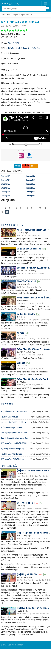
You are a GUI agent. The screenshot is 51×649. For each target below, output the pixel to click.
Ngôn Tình (36, 48)
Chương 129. (5, 188)
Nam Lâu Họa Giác (23, 284)
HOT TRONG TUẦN (9, 465)
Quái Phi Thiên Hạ (25, 503)
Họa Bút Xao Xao (23, 611)
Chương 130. (30, 188)
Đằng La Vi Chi (22, 336)
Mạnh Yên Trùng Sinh (26, 281)
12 (45, 208)
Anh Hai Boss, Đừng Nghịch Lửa (31, 230)
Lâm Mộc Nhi (21, 473)
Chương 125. (5, 180)
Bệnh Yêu (21, 363)
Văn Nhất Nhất (13, 43)
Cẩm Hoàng (21, 506)
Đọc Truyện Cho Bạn (11, 3)
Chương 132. (30, 192)
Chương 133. (5, 196)
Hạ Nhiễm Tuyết (22, 301)
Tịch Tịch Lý (21, 317)
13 (2, 212)
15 (12, 212)
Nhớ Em (20, 333)
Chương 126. (30, 180)
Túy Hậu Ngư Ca (22, 252)
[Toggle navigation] (45, 3)
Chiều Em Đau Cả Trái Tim (29, 248)
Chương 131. (5, 192)
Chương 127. (5, 184)
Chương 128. (30, 184)
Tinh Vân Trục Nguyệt (24, 577)
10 (35, 208)
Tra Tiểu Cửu (21, 382)
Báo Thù (19, 48)
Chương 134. (30, 196)
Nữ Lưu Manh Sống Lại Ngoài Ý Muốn (33, 297)
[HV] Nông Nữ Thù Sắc (27, 574)
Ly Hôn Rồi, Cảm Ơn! (26, 314)
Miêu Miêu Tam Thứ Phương (26, 271)
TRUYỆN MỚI (7, 404)
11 (40, 208)
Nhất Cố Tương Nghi (24, 536)
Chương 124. (30, 176)
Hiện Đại (11, 48)
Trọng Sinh (27, 48)
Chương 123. (5, 176)
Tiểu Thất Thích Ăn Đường (26, 352)
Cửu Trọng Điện (22, 233)
